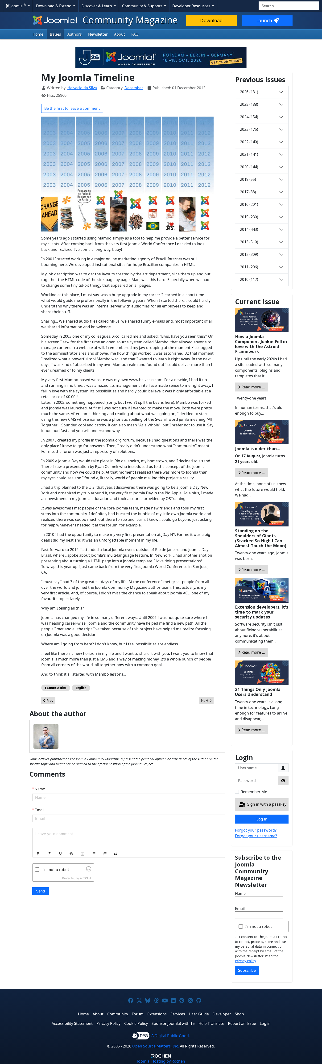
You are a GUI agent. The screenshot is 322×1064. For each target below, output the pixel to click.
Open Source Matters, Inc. (155, 1046)
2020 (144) (249, 166)
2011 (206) (249, 266)
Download (211, 20)
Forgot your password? (256, 830)
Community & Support (142, 5)
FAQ (135, 34)
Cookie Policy (136, 1023)
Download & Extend (54, 5)
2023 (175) (249, 129)
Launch (264, 20)
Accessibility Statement (72, 1023)
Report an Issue (242, 1023)
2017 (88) (248, 191)
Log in (261, 819)
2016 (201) (249, 204)
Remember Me (254, 791)
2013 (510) (249, 241)
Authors (74, 34)
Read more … (252, 387)
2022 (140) (249, 141)
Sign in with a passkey (266, 804)
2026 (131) (249, 91)
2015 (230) (249, 216)
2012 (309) (249, 254)
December (133, 87)
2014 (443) (249, 229)
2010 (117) (249, 279)
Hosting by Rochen (161, 1061)
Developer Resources (191, 5)
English (81, 688)
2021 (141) (249, 154)
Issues (55, 34)
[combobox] (289, 5)
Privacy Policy (245, 961)
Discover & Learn (97, 5)
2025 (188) (249, 104)
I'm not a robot (258, 926)
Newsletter (98, 34)
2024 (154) (249, 116)
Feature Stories (55, 688)
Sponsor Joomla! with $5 (173, 1023)
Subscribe (247, 970)
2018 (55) (248, 179)
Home (38, 34)
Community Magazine (129, 19)
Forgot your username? (256, 835)
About (119, 34)
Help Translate (211, 1023)
